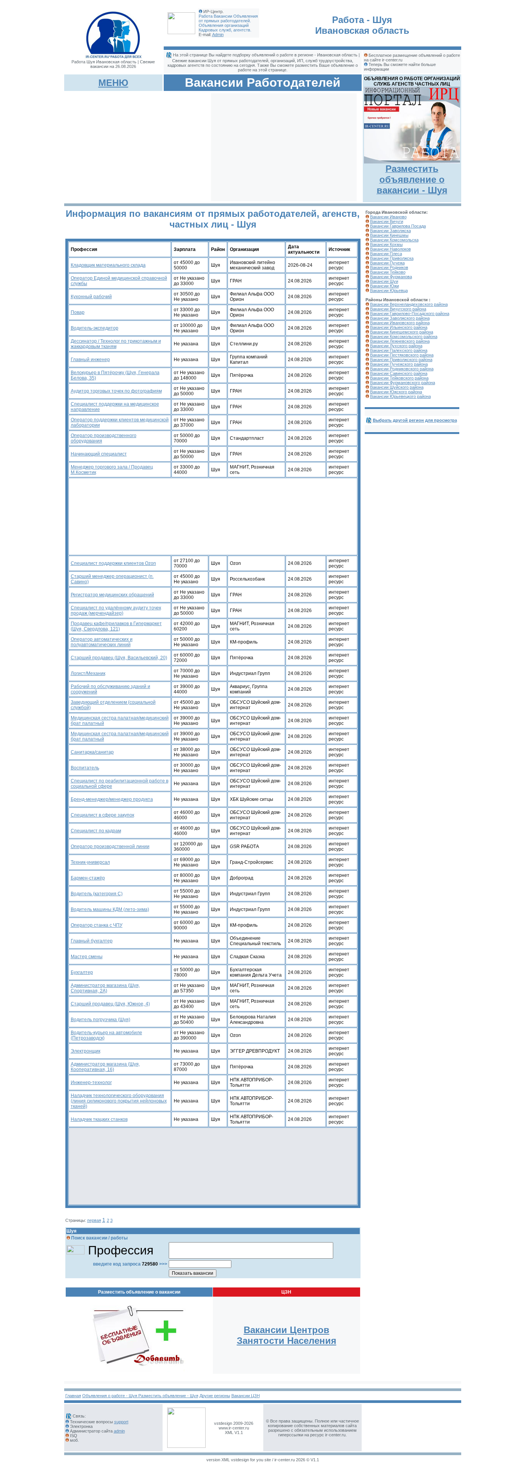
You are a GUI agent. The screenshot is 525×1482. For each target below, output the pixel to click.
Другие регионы (214, 1395)
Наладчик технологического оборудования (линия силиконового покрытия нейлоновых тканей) (119, 1101)
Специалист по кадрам (96, 830)
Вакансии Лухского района (396, 345)
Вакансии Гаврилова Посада (398, 226)
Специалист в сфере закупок (102, 815)
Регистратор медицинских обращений (112, 594)
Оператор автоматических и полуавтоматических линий (102, 642)
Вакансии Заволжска (390, 230)
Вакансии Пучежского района (399, 364)
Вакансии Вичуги (386, 221)
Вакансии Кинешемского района (401, 332)
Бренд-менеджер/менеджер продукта (112, 799)
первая (94, 1220)
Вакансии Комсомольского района (403, 336)
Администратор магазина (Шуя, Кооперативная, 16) (105, 1066)
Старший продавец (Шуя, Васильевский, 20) (119, 657)
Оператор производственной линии (110, 846)
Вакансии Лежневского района (400, 341)
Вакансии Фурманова (391, 276)
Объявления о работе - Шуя (110, 1395)
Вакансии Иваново (388, 217)
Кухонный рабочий (91, 296)
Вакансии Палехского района (398, 350)
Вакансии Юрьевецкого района (400, 396)
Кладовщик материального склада (108, 265)
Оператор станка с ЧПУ (97, 925)
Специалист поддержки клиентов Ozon (113, 563)
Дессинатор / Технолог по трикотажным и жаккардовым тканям (116, 343)
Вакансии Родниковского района (402, 368)
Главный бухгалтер (92, 941)
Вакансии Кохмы (386, 244)
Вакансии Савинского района (398, 373)
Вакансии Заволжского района (400, 318)
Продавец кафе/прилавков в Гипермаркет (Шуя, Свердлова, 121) (116, 626)
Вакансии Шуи (384, 281)
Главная (73, 1395)
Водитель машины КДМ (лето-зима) (110, 909)
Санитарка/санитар (92, 752)
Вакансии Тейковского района (399, 378)
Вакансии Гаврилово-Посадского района (409, 313)
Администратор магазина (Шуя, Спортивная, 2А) (105, 988)
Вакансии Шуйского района (397, 387)
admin (119, 1431)
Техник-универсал (90, 862)
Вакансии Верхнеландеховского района (409, 304)
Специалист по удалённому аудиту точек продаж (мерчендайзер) (116, 610)
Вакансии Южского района (396, 391)
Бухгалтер (82, 972)
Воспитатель (85, 768)
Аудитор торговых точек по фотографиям (116, 391)
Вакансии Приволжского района (401, 359)
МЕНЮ (113, 83)
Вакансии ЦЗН (245, 1395)
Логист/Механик (88, 673)
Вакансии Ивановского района (400, 322)
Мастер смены (87, 956)
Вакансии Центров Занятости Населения (286, 1335)
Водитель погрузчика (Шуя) (100, 1019)
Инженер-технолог (91, 1082)
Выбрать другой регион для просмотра (415, 420)
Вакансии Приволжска (392, 258)
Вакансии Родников (389, 267)
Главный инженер (90, 359)
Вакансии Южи (384, 286)
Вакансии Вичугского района (398, 309)
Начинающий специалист (99, 454)
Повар (78, 312)
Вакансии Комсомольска (394, 240)
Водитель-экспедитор (94, 328)
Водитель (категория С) (97, 893)
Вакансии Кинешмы (389, 235)
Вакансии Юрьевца (389, 290)
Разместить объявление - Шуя (168, 1395)
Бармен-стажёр (88, 878)
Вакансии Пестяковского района (402, 355)
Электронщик (85, 1051)
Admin (218, 34)
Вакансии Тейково (387, 272)
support (121, 1421)
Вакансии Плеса (386, 253)
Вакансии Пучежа (387, 263)
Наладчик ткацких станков (99, 1119)
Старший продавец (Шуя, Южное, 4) (110, 1004)
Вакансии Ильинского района (398, 327)
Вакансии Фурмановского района (402, 382)
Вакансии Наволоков (390, 249)
